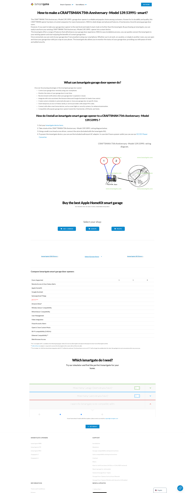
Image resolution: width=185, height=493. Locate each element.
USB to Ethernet (36, 346)
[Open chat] (180, 488)
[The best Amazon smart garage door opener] (49, 246)
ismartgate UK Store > (135, 256)
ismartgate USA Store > (49, 256)
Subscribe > (97, 489)
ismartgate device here (54, 125)
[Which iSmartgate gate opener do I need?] (140, 358)
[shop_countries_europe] (92, 232)
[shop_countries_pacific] (118, 232)
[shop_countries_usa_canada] (67, 232)
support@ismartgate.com (111, 418)
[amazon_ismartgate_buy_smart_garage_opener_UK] (135, 246)
